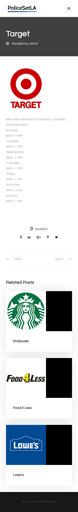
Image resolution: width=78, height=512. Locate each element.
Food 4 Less (22, 408)
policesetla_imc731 (25, 44)
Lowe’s (18, 475)
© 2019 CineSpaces (39, 501)
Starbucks (21, 341)
